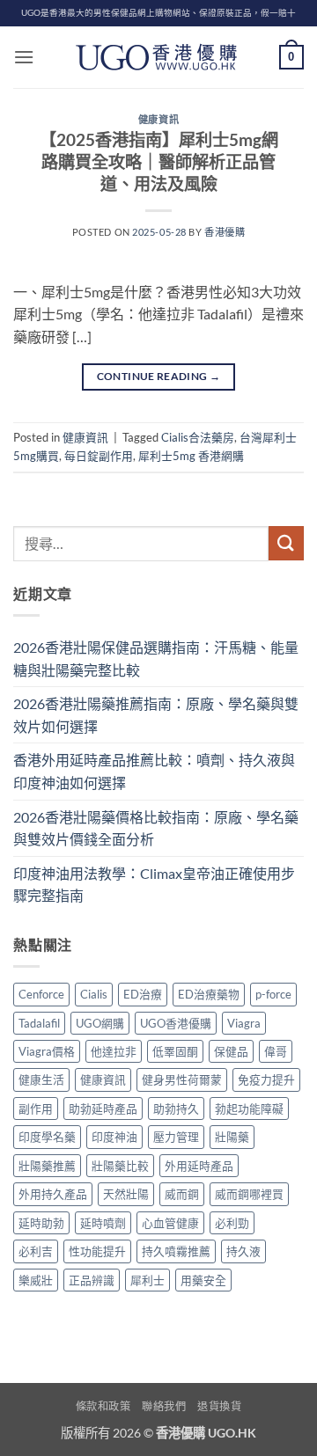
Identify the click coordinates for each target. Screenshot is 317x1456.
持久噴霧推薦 (176, 1251)
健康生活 (41, 1079)
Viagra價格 (46, 1051)
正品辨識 (91, 1280)
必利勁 (232, 1223)
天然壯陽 (126, 1194)
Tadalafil (39, 1023)
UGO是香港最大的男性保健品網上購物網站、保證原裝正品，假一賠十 (158, 13)
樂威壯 (35, 1280)
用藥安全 (203, 1280)
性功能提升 (97, 1251)
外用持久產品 (52, 1194)
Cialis (93, 994)
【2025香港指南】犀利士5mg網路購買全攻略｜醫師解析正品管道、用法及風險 (159, 161)
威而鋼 (182, 1194)
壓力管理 (176, 1137)
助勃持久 (176, 1108)
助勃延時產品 (103, 1108)
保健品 (231, 1051)
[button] (23, 56)
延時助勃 (41, 1223)
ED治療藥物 (209, 994)
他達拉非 (113, 1051)
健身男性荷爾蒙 (182, 1079)
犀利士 (147, 1280)
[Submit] (286, 543)
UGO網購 (100, 1023)
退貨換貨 (219, 1406)
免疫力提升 (266, 1079)
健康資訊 (158, 119)
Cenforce (41, 994)
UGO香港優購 (175, 1023)
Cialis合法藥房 (197, 437)
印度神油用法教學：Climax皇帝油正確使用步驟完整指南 (154, 884)
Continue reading (159, 376)
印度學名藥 (47, 1137)
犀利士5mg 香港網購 (191, 456)
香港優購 (224, 232)
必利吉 (35, 1251)
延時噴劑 (103, 1223)
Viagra (244, 1023)
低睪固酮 (175, 1051)
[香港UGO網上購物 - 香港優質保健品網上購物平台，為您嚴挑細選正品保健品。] (158, 57)
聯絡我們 (164, 1406)
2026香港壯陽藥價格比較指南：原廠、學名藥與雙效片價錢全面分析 (156, 828)
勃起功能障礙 (249, 1108)
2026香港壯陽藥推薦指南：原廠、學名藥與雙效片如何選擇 (156, 715)
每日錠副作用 (98, 456)
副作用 (35, 1108)
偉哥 (275, 1051)
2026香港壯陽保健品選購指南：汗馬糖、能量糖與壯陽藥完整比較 (156, 658)
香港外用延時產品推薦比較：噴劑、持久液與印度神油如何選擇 (154, 771)
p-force (273, 994)
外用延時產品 (199, 1166)
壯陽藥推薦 (47, 1166)
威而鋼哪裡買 (249, 1194)
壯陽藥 (232, 1137)
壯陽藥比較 (120, 1166)
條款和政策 (103, 1406)
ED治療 (142, 994)
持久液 (243, 1251)
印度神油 (114, 1137)
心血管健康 (170, 1223)
